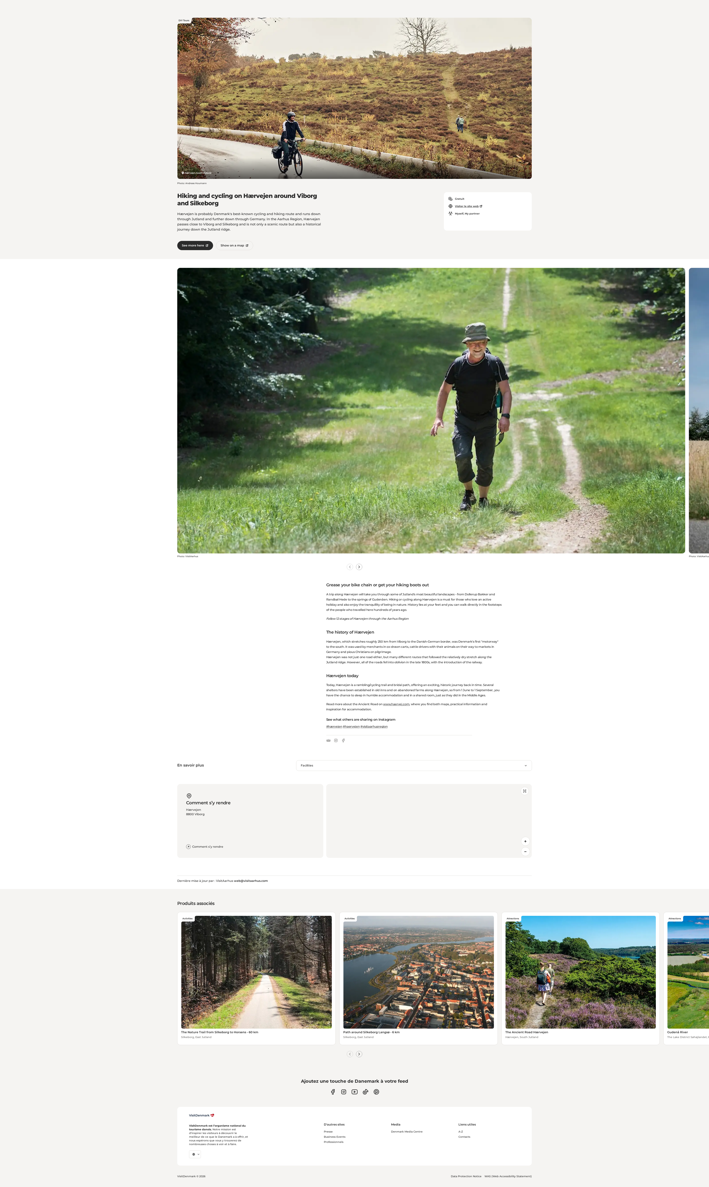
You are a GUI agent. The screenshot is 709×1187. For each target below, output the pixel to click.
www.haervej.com (396, 704)
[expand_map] (525, 791)
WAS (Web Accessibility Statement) (508, 1176)
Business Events (334, 1136)
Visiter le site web (467, 206)
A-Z (460, 1131)
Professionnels (333, 1142)
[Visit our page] (343, 1092)
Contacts (464, 1136)
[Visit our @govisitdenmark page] (365, 1092)
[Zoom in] (525, 841)
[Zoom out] (525, 851)
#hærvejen (334, 726)
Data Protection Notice (466, 1176)
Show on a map (232, 245)
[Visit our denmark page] (333, 1092)
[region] (429, 821)
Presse (328, 1131)
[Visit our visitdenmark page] (354, 1092)
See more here (193, 245)
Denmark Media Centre (407, 1131)
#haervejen (351, 726)
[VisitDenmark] (201, 1115)
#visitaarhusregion (374, 726)
